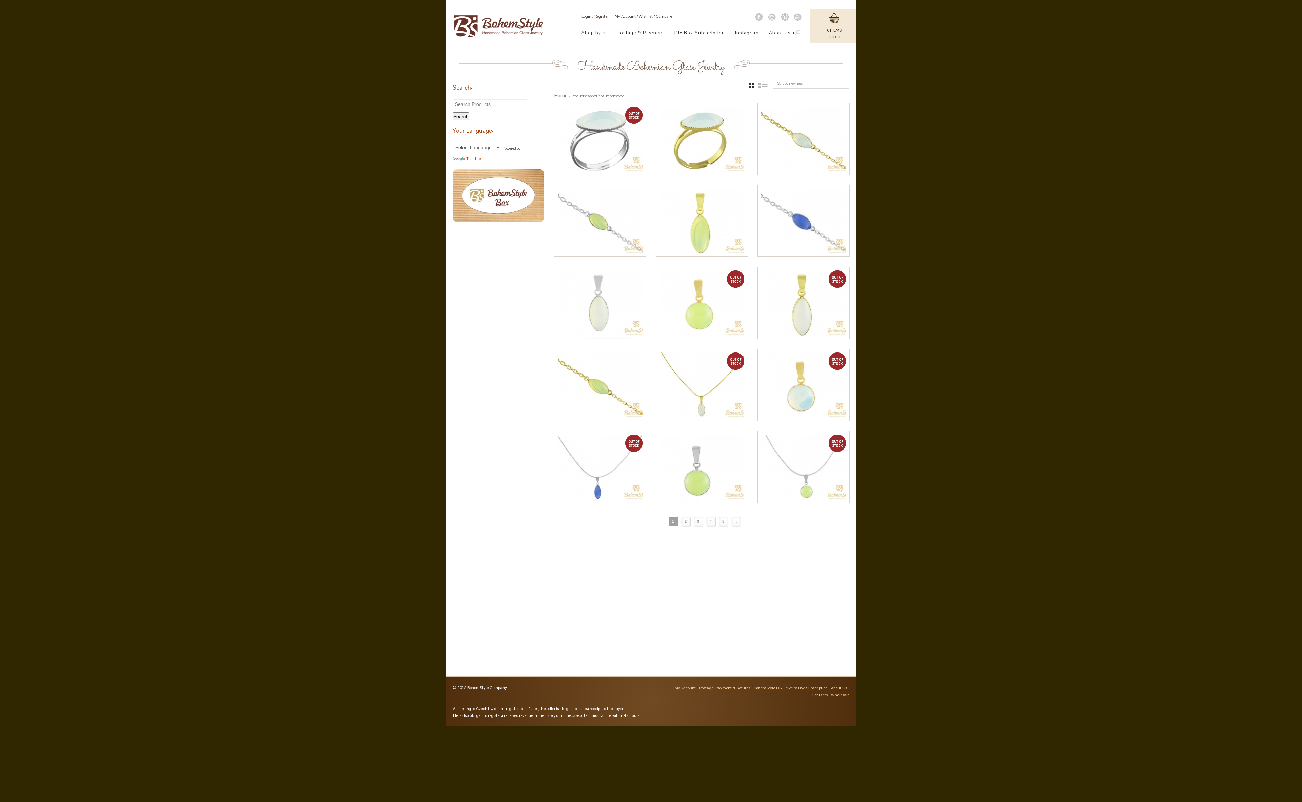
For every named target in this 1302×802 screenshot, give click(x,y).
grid (751, 85)
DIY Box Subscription (699, 33)
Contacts (820, 695)
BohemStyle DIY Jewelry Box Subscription (791, 688)
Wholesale (840, 695)
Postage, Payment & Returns (724, 688)
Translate (473, 158)
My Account (625, 16)
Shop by (588, 34)
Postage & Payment (640, 33)
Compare (664, 16)
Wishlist (646, 16)
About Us (777, 34)
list (763, 85)
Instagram (747, 33)
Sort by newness (790, 83)
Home (561, 95)
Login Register (595, 16)
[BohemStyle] (498, 23)
